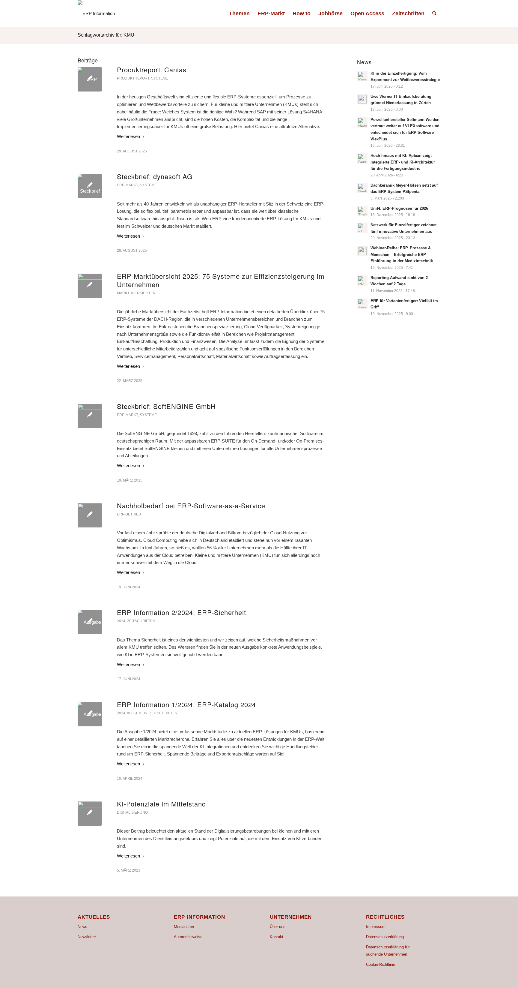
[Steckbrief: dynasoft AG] (90, 186)
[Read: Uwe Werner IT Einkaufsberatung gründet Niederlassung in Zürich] (362, 99)
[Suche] (434, 13)
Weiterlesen (128, 136)
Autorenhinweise (188, 937)
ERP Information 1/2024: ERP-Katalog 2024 (186, 704)
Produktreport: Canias (151, 69)
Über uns (277, 926)
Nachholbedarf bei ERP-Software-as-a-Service (191, 505)
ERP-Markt (127, 185)
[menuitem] (239, 13)
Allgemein (137, 713)
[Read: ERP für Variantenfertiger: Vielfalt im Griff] (362, 303)
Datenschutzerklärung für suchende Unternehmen (387, 951)
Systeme (159, 78)
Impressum (376, 926)
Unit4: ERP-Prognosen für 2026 (399, 208)
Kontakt (276, 937)
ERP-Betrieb (129, 514)
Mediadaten (184, 926)
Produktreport (133, 78)
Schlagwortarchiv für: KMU (106, 35)
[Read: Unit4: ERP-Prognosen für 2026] (362, 211)
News (82, 926)
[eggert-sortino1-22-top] (90, 813)
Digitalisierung (132, 812)
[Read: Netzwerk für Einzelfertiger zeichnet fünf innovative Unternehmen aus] (362, 227)
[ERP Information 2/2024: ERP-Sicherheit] (90, 622)
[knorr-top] (90, 515)
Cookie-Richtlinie (380, 964)
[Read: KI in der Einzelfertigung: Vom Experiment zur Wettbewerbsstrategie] (362, 76)
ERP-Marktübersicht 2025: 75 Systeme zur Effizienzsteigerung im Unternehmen (220, 280)
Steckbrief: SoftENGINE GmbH (166, 406)
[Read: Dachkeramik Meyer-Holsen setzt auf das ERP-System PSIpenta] (362, 188)
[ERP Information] (96, 13)
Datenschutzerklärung (385, 937)
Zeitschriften (141, 621)
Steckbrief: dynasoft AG (154, 176)
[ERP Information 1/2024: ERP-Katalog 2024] (90, 714)
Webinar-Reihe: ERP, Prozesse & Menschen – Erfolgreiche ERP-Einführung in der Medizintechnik (402, 254)
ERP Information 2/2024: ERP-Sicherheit (181, 612)
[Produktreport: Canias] (90, 79)
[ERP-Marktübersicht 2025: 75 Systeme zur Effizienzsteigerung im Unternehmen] (90, 286)
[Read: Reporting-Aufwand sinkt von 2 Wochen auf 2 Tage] (362, 280)
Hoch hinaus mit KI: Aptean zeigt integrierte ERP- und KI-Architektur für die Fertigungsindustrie (403, 162)
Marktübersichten (136, 293)
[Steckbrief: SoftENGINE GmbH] (90, 416)
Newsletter (87, 937)
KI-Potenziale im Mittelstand (161, 803)
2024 (121, 621)
